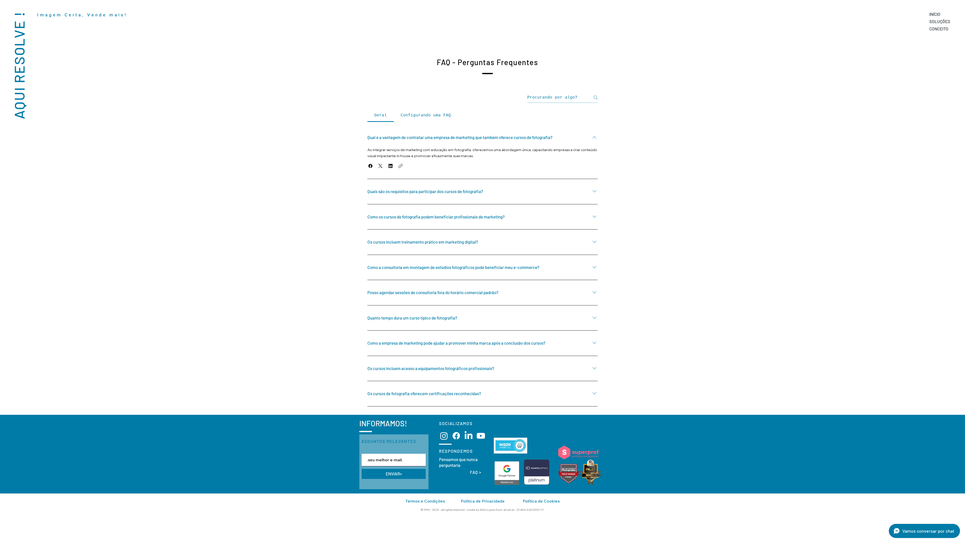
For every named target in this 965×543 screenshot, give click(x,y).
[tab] (380, 115)
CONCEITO (938, 28)
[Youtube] (481, 436)
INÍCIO (934, 14)
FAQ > (475, 472)
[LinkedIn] (468, 436)
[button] (370, 166)
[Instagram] (444, 436)
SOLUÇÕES (939, 21)
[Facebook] (456, 436)
